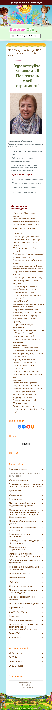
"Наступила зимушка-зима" (26, 350)
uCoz (35, 708)
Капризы (17, 380)
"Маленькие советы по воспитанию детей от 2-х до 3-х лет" (28, 409)
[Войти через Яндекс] (28, 427)
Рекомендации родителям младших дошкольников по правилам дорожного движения (28, 385)
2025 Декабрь (16, 666)
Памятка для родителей (24, 391)
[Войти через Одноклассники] (32, 427)
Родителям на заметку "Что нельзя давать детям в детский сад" (27, 374)
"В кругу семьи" (20, 403)
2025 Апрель (15, 662)
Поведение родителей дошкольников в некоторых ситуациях (26, 339)
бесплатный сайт (26, 708)
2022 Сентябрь (16, 653)
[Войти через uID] (19, 427)
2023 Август (15, 657)
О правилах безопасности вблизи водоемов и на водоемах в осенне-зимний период (28, 312)
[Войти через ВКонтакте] (24, 427)
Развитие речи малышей (24, 400)
